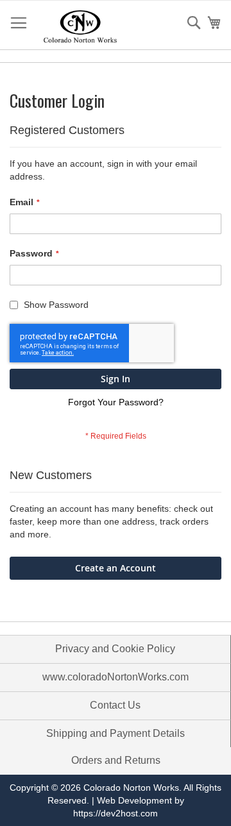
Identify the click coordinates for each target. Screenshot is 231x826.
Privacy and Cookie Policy (115, 648)
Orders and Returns (115, 760)
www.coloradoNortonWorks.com (115, 676)
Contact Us (115, 705)
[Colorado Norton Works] (80, 25)
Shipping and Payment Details (115, 733)
